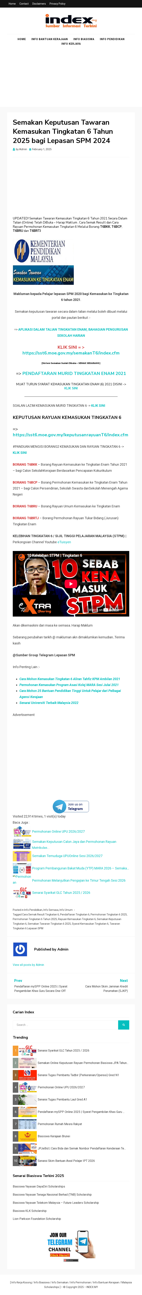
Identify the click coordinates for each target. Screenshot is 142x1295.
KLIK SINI (71, 388)
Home (12, 3)
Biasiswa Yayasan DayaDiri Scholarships (39, 1186)
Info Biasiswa (83, 39)
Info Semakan (60, 1282)
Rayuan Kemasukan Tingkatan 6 (77, 919)
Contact (24, 3)
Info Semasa (50, 909)
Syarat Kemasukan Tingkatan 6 (90, 923)
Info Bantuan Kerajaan (49, 39)
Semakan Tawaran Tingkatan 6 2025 (49, 923)
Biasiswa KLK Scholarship (30, 1211)
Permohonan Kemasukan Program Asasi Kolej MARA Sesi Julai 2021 (69, 685)
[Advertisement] (71, 81)
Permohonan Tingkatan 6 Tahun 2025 (35, 919)
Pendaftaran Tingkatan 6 (74, 914)
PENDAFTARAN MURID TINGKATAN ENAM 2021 (74, 373)
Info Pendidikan (112, 39)
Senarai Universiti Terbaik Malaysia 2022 (48, 703)
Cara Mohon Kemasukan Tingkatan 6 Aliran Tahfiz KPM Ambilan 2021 (69, 679)
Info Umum (66, 909)
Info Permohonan (80, 1282)
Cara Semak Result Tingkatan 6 (40, 914)
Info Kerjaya (71, 43)
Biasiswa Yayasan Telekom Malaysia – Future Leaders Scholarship (56, 1202)
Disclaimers (39, 3)
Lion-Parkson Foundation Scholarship (37, 1219)
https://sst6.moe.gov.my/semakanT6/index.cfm (71, 353)
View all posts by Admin (28, 965)
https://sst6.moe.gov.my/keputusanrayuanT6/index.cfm (70, 435)
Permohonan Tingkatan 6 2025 (109, 914)
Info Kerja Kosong (21, 1282)
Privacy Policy (57, 3)
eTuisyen (64, 542)
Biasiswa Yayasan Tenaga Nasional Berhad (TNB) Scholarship (52, 1194)
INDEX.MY (92, 1287)
